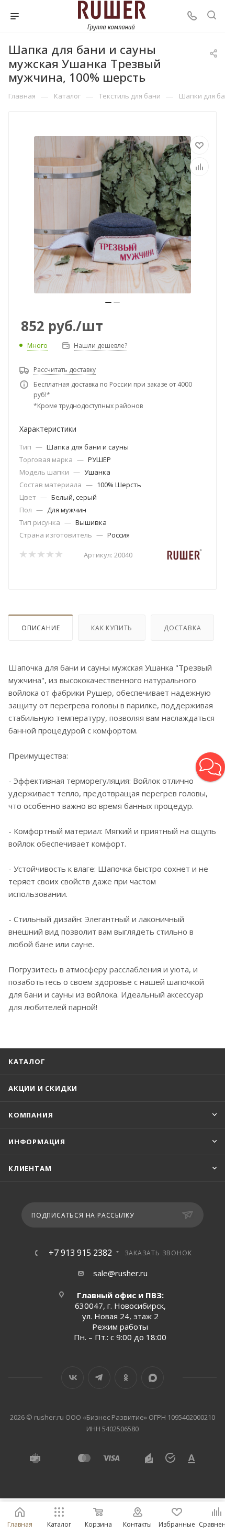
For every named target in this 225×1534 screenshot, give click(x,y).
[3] (40, 555)
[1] (22, 555)
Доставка (182, 627)
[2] (31, 555)
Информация (36, 1141)
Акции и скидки (42, 1088)
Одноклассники (126, 1377)
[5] (58, 555)
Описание (40, 627)
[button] (210, 767)
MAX (152, 1377)
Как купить (111, 627)
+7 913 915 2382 (80, 1252)
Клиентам (29, 1168)
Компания (30, 1115)
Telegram (99, 1377)
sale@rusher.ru (120, 1273)
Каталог (27, 1061)
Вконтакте (72, 1377)
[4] (49, 555)
